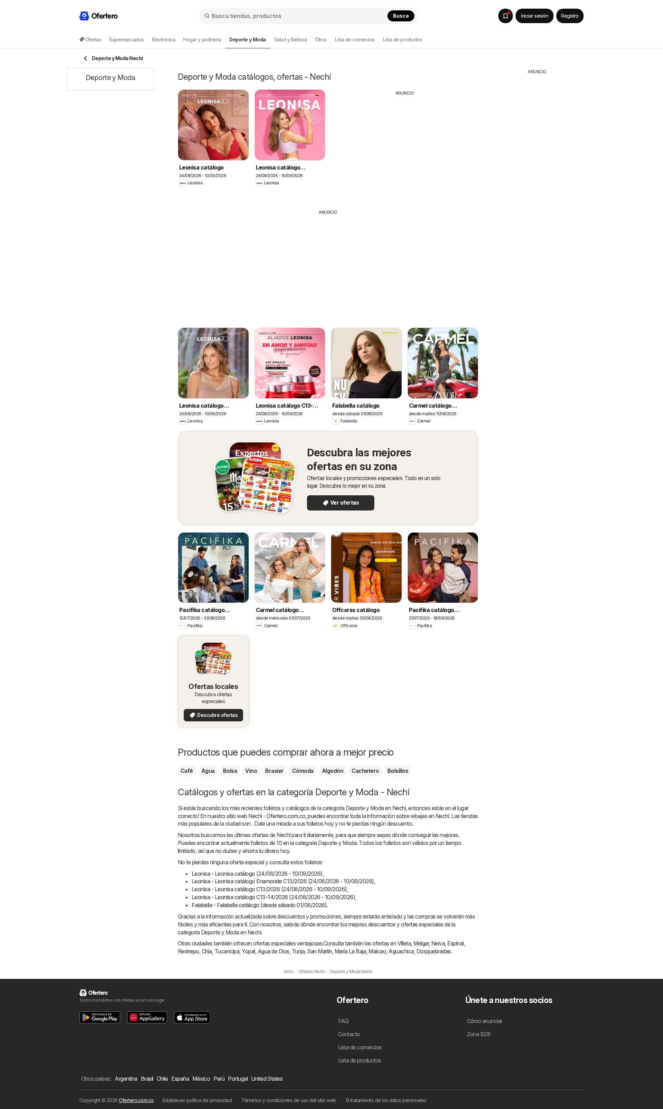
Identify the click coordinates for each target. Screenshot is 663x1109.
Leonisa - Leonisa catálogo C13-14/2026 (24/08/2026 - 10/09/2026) (273, 897)
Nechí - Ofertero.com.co (276, 816)
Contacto (349, 1034)
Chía (207, 951)
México (201, 1078)
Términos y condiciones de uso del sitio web (288, 1100)
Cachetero (365, 770)
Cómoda (303, 770)
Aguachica (401, 951)
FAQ (343, 1021)
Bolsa (230, 770)
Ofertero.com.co (136, 1100)
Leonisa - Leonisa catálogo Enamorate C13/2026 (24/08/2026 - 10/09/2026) (283, 881)
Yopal (248, 951)
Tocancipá (226, 951)
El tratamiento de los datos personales (386, 1100)
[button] (99, 1017)
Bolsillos (397, 770)
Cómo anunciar (484, 1021)
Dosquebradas (433, 951)
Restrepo (188, 951)
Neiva (438, 943)
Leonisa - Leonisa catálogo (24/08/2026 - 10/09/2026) (257, 873)
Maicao (377, 951)
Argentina (126, 1078)
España (180, 1078)
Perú (218, 1078)
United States (266, 1078)
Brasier (274, 770)
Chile (162, 1078)
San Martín (319, 951)
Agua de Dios (273, 951)
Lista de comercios (355, 39)
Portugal (238, 1078)
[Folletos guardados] (505, 16)
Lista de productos (402, 39)
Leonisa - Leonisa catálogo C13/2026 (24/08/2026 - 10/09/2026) (269, 889)
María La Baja (350, 951)
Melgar (421, 943)
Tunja (298, 951)
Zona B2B (479, 1034)
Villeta (404, 943)
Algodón (332, 770)
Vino (251, 770)
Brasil (147, 1078)
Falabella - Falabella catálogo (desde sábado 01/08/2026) (259, 905)
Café (187, 770)
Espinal (455, 943)
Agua (208, 770)
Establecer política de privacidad (197, 1100)
